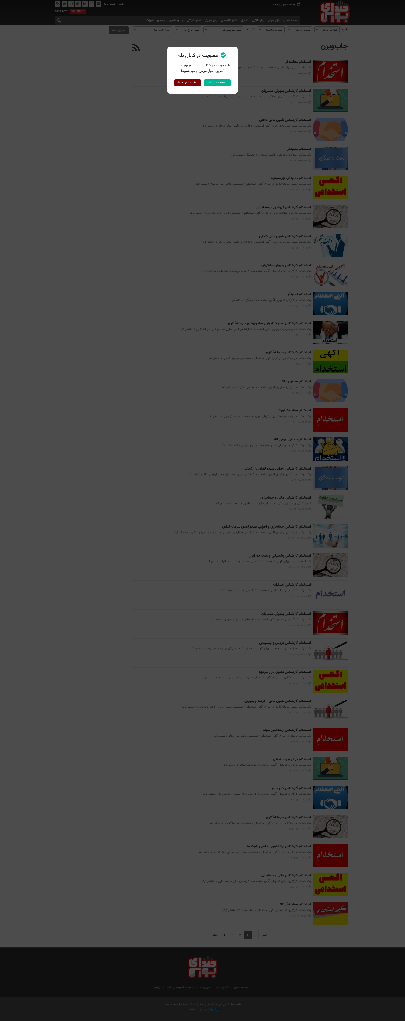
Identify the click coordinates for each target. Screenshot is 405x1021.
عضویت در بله (217, 82)
